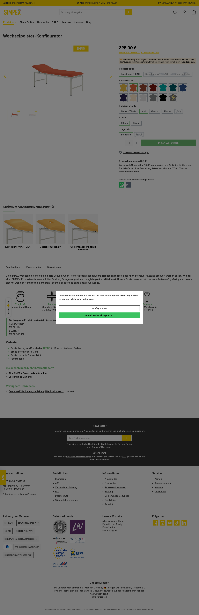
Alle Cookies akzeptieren (99, 315)
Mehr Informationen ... (82, 299)
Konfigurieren (99, 308)
